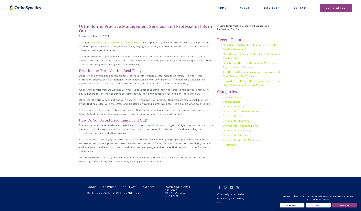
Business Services (233, 97)
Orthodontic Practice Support (240, 126)
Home (222, 8)
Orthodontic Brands (234, 106)
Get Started (336, 8)
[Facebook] (220, 187)
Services (270, 8)
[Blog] (237, 187)
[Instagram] (225, 187)
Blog (219, 203)
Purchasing (229, 145)
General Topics (231, 102)
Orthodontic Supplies (235, 135)
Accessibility (238, 199)
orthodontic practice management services (116, 42)
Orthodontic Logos (234, 116)
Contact (300, 8)
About (245, 8)
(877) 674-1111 (172, 196)
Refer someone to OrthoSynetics (113, 193)
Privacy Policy (223, 199)
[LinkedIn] (232, 187)
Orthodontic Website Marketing (241, 140)
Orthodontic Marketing (236, 121)
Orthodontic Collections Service (241, 111)
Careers (148, 187)
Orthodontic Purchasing (237, 130)
